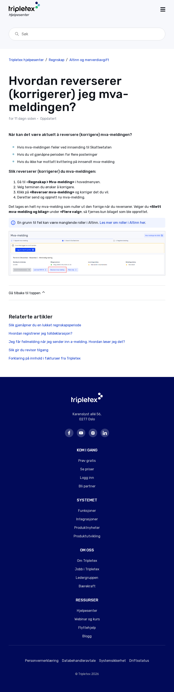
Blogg (87, 636)
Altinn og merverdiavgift (89, 60)
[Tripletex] (87, 402)
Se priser (87, 469)
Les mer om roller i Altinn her (122, 223)
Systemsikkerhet (112, 661)
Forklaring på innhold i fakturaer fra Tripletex (45, 358)
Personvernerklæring (42, 661)
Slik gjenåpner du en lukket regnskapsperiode (45, 325)
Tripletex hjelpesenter (26, 60)
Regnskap (56, 60)
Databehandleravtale (79, 661)
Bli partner (87, 486)
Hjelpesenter (87, 611)
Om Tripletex (87, 561)
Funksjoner (87, 511)
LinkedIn (105, 433)
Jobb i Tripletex (87, 569)
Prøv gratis (87, 461)
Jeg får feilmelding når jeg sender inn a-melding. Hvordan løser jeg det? (67, 342)
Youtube (81, 433)
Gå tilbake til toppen (25, 293)
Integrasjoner (87, 519)
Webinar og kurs (87, 619)
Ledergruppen (87, 578)
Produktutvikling (87, 536)
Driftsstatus (139, 661)
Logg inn (87, 478)
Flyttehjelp (87, 628)
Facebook (69, 433)
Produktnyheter (87, 528)
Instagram (93, 433)
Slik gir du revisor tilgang (28, 350)
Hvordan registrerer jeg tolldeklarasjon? (40, 333)
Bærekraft (87, 586)
